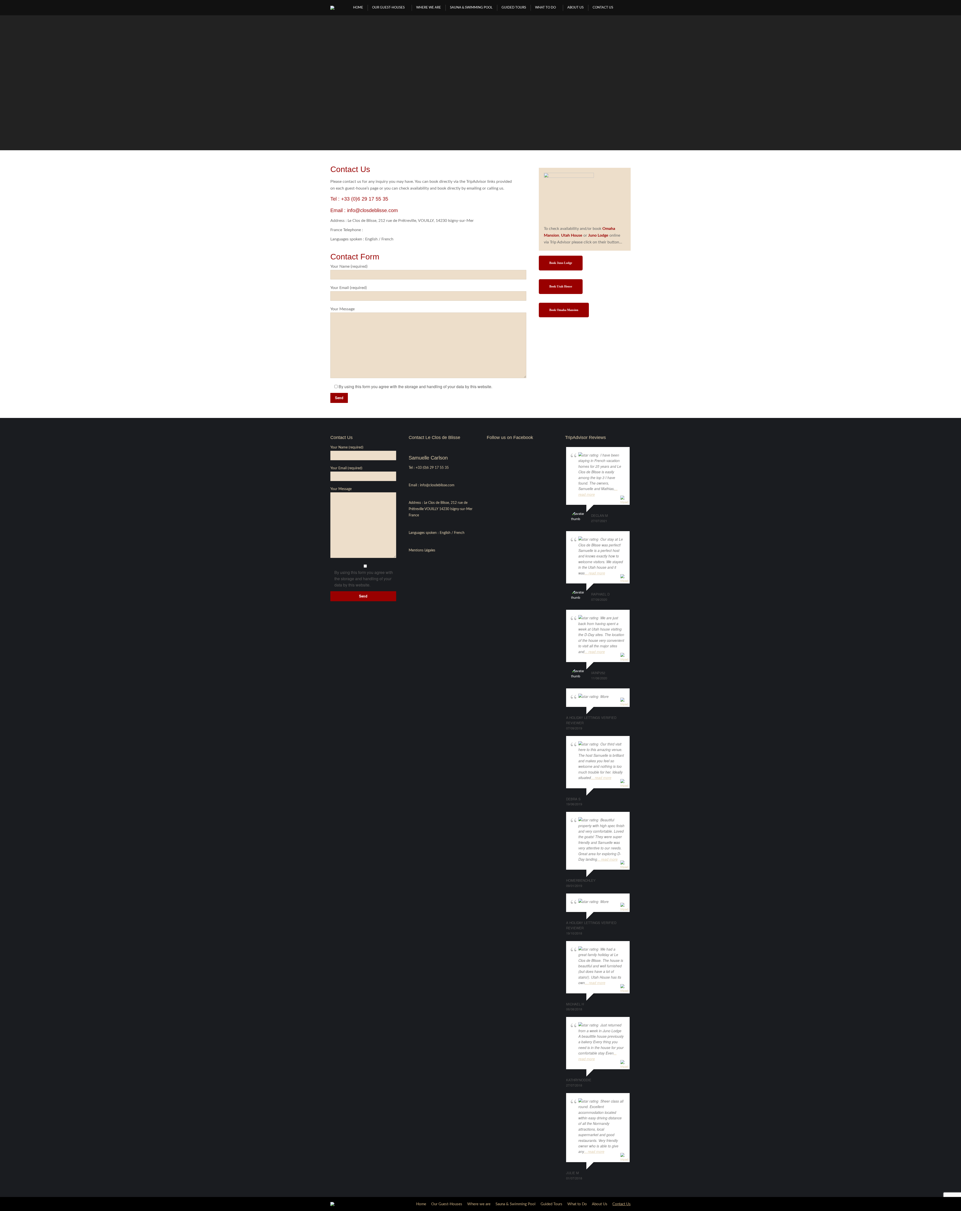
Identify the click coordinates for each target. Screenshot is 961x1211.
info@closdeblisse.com (372, 210)
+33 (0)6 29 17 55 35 (364, 199)
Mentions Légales (422, 550)
